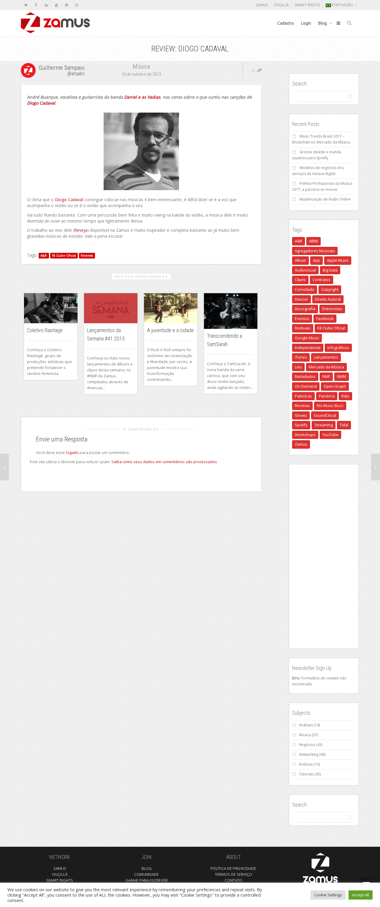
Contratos (321, 279)
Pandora (327, 396)
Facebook (325, 318)
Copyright (329, 289)
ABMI (313, 241)
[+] (50, 308)
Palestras (303, 396)
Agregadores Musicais (315, 250)
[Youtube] (56, 5)
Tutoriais (306, 774)
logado (73, 452)
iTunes (301, 357)
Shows (301, 415)
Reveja (80, 230)
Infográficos (338, 347)
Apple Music (338, 260)
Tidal (344, 425)
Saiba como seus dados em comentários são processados (164, 461)
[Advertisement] (324, 556)
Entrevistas (332, 308)
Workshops (305, 434)
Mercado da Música (326, 367)
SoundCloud (325, 415)
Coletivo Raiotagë (45, 330)
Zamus (262, 5)
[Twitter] (26, 5)
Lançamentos (326, 357)
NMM (341, 376)
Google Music (307, 337)
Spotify (301, 425)
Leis (298, 367)
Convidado (304, 289)
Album (300, 260)
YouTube (330, 434)
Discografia (305, 308)
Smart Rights (307, 5)
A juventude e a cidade (170, 330)
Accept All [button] (360, 894)
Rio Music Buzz (330, 405)
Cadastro (285, 23)
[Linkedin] (46, 5)
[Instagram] (76, 5)
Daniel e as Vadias (141, 97)
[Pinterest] (66, 5)
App (316, 260)
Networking (308, 754)
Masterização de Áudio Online (325, 199)
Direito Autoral (328, 299)
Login (306, 23)
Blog (323, 23)
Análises (306, 725)
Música (141, 66)
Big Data (330, 270)
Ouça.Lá (281, 5)
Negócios (307, 744)
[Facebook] (36, 5)
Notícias (306, 764)
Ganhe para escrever (147, 880)
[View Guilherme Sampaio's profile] (29, 70)
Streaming (323, 425)
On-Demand (306, 386)
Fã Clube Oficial (64, 255)
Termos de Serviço (233, 874)
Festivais (303, 328)
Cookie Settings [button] (328, 894)
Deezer (301, 299)
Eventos (302, 318)
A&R (43, 255)
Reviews (87, 255)
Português (342, 5)
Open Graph (335, 386)
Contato (233, 880)
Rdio (345, 396)
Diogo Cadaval (41, 103)
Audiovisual (305, 270)
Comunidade (146, 874)
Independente (308, 347)
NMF (326, 376)
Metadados (305, 376)
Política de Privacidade (233, 868)
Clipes (300, 279)
